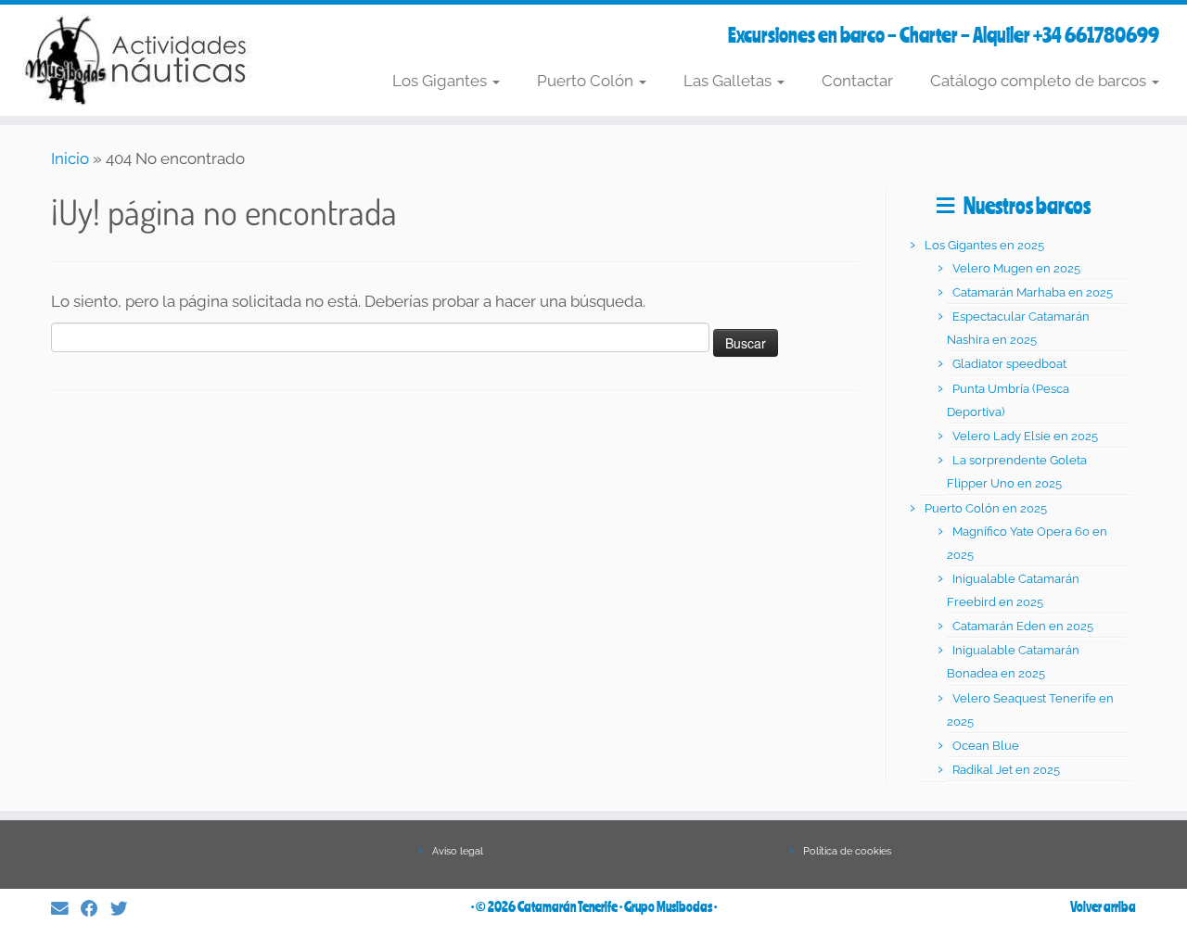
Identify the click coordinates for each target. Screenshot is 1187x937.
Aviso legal (457, 851)
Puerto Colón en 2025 (986, 508)
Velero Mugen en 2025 (1016, 268)
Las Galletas (729, 80)
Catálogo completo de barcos (1040, 80)
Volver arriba (1103, 906)
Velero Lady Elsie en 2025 (1025, 436)
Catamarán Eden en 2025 (1022, 626)
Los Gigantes (441, 80)
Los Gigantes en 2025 (984, 245)
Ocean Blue (985, 746)
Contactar (857, 80)
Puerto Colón (587, 80)
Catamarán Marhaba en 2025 (1032, 292)
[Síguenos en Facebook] (95, 909)
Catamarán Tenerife (567, 906)
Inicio (70, 158)
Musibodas (684, 906)
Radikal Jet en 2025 (1006, 770)
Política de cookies (847, 851)
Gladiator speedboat (1009, 364)
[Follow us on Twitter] (125, 909)
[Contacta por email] (66, 909)
